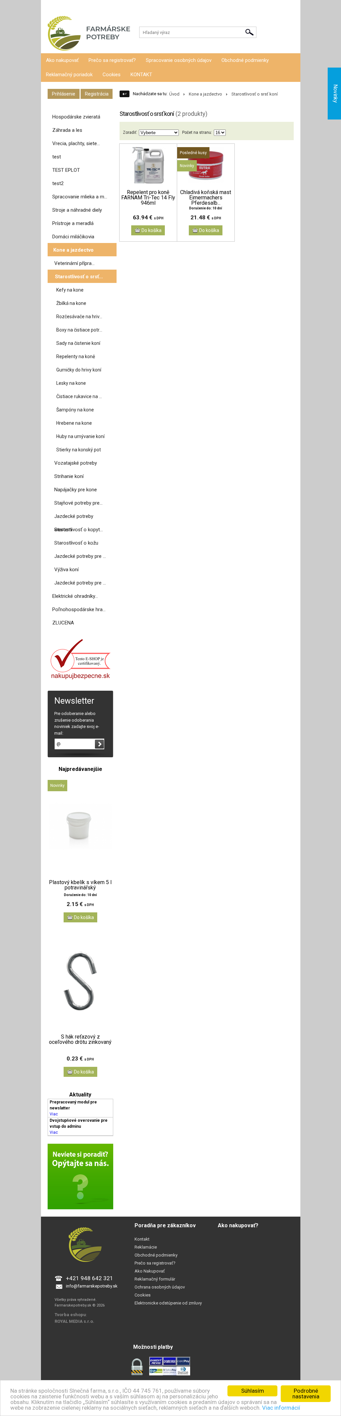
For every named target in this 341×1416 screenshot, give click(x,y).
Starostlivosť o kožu (76, 543)
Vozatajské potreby (75, 463)
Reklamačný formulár (155, 1279)
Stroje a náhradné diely (77, 210)
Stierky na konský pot (78, 449)
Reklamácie (146, 1247)
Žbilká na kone (71, 303)
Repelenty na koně (75, 356)
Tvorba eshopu (70, 1314)
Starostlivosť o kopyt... (78, 530)
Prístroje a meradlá (73, 223)
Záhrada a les (67, 130)
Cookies (112, 75)
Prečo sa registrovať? (112, 60)
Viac (54, 1114)
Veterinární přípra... (74, 263)
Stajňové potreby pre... (78, 503)
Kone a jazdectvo (73, 250)
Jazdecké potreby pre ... (80, 556)
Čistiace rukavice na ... (79, 396)
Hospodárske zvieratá (76, 117)
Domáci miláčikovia (73, 237)
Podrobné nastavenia (305, 1393)
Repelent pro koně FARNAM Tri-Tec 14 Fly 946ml (148, 198)
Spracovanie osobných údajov (178, 60)
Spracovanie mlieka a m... (79, 197)
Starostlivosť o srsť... (79, 277)
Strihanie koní (69, 476)
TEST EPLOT (66, 170)
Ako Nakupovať (150, 1271)
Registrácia (77, 6)
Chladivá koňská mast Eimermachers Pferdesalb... (205, 198)
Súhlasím (252, 1390)
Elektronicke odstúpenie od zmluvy (168, 1302)
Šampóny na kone (75, 409)
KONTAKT (141, 75)
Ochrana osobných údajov (160, 1287)
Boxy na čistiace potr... (79, 330)
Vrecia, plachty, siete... (76, 143)
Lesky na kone (71, 383)
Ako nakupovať (62, 60)
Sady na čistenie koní (78, 343)
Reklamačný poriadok (69, 75)
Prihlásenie (51, 6)
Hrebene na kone (74, 423)
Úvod (174, 94)
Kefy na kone (70, 290)
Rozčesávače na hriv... (79, 316)
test (56, 157)
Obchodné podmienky (245, 60)
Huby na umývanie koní (80, 436)
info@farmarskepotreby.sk (92, 1286)
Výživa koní (66, 570)
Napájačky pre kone (75, 490)
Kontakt (142, 1239)
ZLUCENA (63, 623)
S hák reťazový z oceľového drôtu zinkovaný (80, 1039)
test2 (58, 183)
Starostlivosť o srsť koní (254, 94)
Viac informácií (281, 1407)
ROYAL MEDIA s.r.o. (74, 1321)
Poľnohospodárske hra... (79, 609)
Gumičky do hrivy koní (78, 369)
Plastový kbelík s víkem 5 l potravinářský (80, 885)
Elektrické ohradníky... (75, 596)
